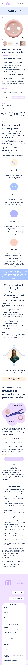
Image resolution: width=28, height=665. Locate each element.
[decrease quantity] (3, 97)
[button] (24, 29)
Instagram (6, 641)
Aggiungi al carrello (19, 97)
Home (5, 607)
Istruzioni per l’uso (16, 114)
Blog (5, 617)
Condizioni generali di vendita (11, 629)
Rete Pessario (7, 615)
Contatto (6, 627)
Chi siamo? (6, 610)
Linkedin (6, 647)
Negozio (6, 612)
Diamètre (4, 92)
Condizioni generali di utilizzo (11, 632)
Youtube (6, 649)
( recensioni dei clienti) (14, 55)
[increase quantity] (9, 97)
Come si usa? (11, 114)
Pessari (10, 102)
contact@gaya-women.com (10, 660)
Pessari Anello (16, 102)
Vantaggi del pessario (22, 114)
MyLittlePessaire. (12, 655)
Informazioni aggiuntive (4, 114)
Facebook (6, 644)
